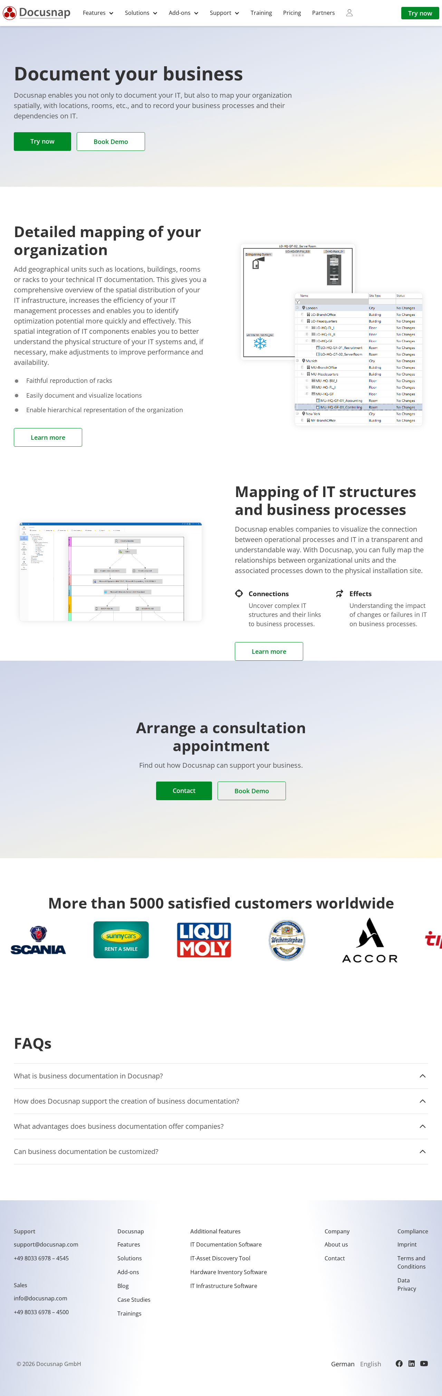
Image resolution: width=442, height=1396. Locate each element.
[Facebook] (399, 1363)
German (343, 1364)
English (370, 1364)
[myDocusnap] (349, 12)
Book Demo (111, 141)
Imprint (407, 1244)
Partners (323, 13)
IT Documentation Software (226, 1244)
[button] (98, 13)
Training (261, 13)
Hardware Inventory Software (228, 1272)
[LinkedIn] (411, 1363)
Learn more (48, 437)
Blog (123, 1286)
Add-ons (128, 1272)
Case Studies (134, 1299)
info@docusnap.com (40, 1298)
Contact (184, 790)
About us (336, 1244)
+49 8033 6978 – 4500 (41, 1312)
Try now (420, 13)
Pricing (292, 13)
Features (128, 1244)
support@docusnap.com (46, 1244)
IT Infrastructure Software (223, 1286)
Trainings (129, 1313)
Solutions (129, 1258)
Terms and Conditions (411, 1262)
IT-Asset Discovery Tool (220, 1258)
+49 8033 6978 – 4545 (41, 1258)
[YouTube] (424, 1363)
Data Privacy (406, 1284)
